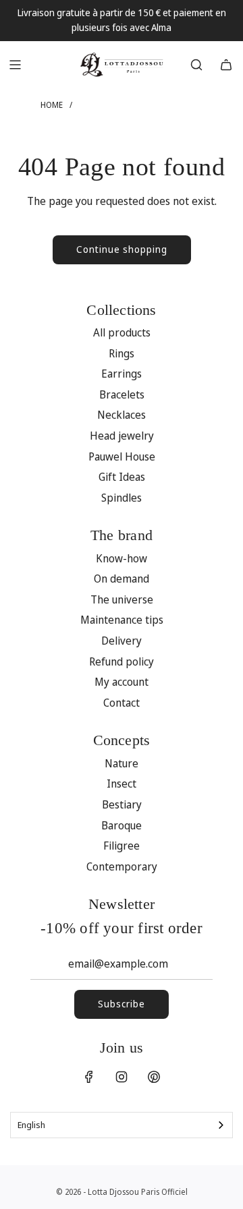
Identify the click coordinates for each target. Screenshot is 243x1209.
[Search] (196, 65)
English (31, 1125)
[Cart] (226, 65)
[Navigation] (15, 65)
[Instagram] (121, 1077)
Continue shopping (121, 249)
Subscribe (121, 1003)
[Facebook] (89, 1077)
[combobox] (121, 1125)
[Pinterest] (154, 1077)
